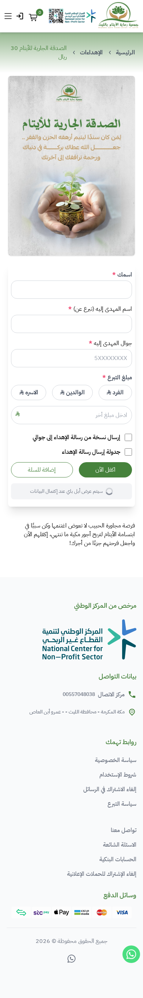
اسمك (124, 274)
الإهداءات (91, 52)
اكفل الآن (105, 469)
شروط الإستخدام (117, 774)
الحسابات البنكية (117, 859)
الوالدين (75, 392)
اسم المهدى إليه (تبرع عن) (102, 309)
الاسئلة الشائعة (119, 844)
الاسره (31, 392)
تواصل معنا (123, 830)
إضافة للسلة (42, 469)
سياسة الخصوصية (115, 760)
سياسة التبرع (121, 804)
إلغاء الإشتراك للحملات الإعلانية (101, 874)
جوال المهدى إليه (113, 343)
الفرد (117, 392)
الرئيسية (125, 52)
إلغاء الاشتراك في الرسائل (109, 789)
